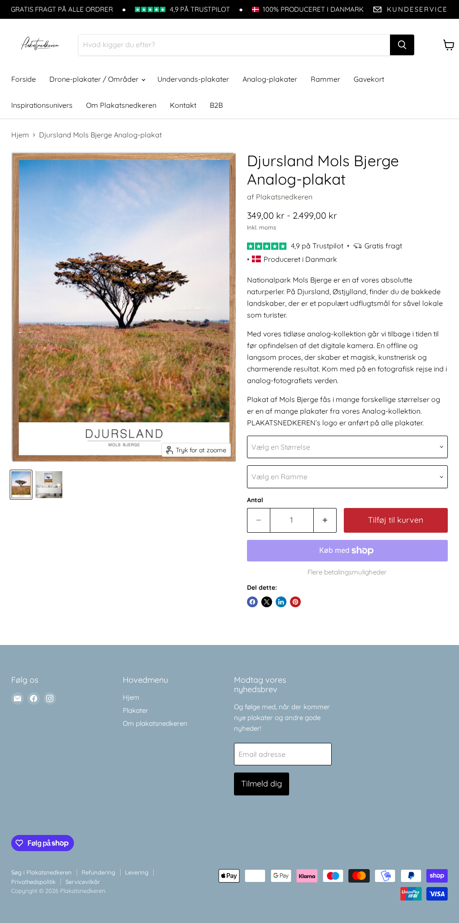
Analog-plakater (269, 79)
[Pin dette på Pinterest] (295, 601)
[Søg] (402, 45)
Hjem (20, 135)
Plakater (135, 710)
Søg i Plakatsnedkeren (41, 872)
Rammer (325, 79)
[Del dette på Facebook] (252, 601)
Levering (136, 872)
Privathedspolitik (33, 881)
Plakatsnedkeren (284, 196)
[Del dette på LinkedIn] (281, 601)
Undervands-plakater (193, 79)
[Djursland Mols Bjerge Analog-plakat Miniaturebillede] (21, 484)
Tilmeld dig (261, 783)
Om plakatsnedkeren (155, 723)
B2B (216, 105)
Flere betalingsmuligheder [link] (347, 572)
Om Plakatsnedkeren (121, 105)
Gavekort (369, 79)
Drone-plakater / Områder (94, 79)
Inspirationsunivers (42, 105)
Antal (255, 499)
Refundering (98, 872)
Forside (23, 79)
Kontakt (183, 105)
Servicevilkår (82, 881)
